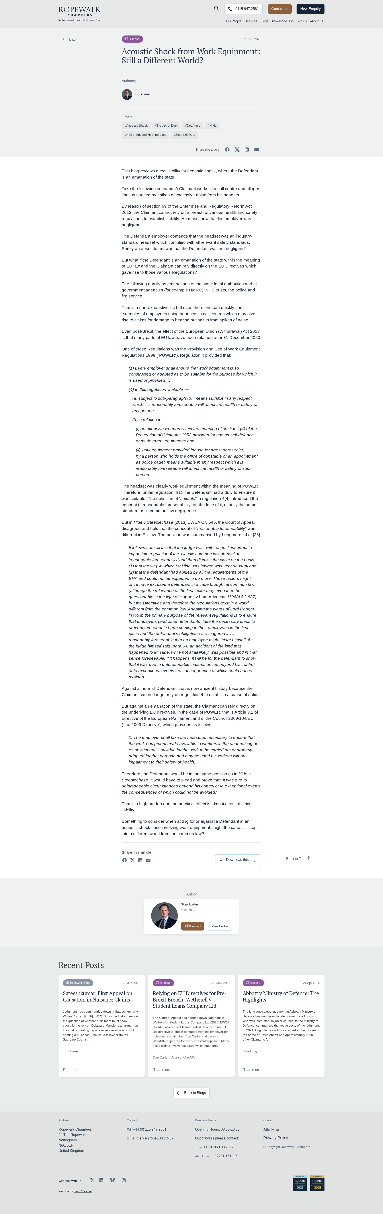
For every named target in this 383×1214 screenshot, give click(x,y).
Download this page (242, 860)
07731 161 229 (226, 1156)
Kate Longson (252, 1051)
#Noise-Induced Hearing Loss (145, 134)
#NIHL (212, 125)
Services (251, 21)
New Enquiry (310, 9)
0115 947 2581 (247, 9)
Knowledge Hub (282, 21)
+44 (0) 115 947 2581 (149, 1129)
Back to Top (295, 859)
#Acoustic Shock (136, 125)
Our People (233, 21)
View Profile (220, 926)
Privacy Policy (275, 1137)
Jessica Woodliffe (183, 1057)
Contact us (279, 9)
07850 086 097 (222, 1147)
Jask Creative (83, 1191)
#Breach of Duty (166, 125)
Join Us (302, 21)
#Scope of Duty (184, 134)
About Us (316, 21)
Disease (134, 39)
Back (73, 39)
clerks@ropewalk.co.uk (155, 1138)
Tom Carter (71, 1051)
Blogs (264, 21)
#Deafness (192, 125)
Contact (195, 926)
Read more (71, 1070)
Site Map (271, 1129)
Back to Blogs (195, 1093)
